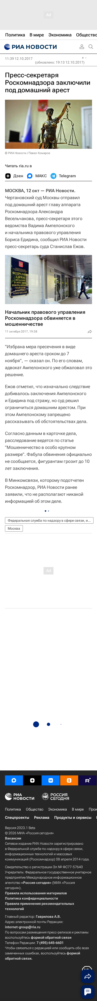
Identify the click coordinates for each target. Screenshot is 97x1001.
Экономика (57, 809)
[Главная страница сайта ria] (30, 47)
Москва (14, 528)
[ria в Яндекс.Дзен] (32, 780)
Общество (34, 809)
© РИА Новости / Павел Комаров (27, 153)
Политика (13, 809)
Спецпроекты (17, 817)
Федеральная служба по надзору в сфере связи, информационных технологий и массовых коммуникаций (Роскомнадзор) (51, 520)
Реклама (41, 817)
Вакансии (13, 838)
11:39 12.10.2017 (19, 59)
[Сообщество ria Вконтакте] (51, 780)
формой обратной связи (51, 937)
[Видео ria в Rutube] (88, 780)
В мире (78, 809)
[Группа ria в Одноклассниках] (69, 780)
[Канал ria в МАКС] (14, 780)
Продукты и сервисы (72, 817)
